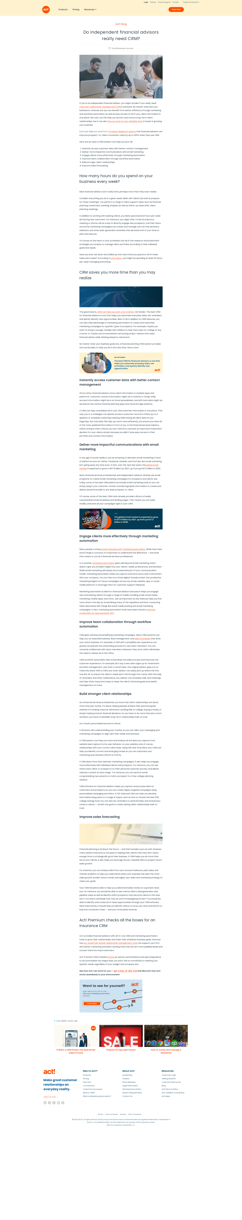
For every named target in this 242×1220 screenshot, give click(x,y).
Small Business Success (122, 48)
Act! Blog (121, 24)
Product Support (164, 2)
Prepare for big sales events (121, 1049)
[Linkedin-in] (45, 1102)
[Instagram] (62, 1102)
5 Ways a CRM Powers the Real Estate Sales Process (76, 1051)
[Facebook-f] (49, 1102)
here (133, 1125)
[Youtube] (58, 1102)
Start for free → (50, 1096)
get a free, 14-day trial (125, 970)
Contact (175, 2)
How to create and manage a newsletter (166, 1051)
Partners (153, 2)
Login (146, 2)
